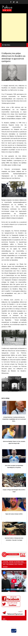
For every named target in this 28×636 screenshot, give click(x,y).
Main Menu (7, 45)
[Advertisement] (14, 27)
